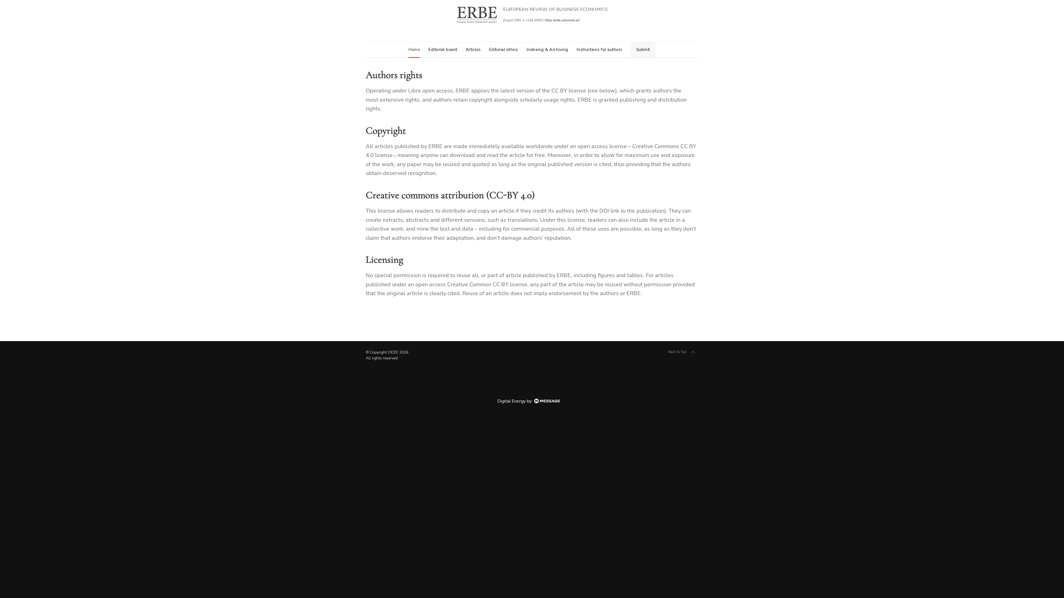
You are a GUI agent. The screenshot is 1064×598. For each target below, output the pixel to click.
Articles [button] (473, 49)
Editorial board (442, 49)
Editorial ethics (503, 49)
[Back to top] (693, 352)
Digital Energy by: (515, 401)
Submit (643, 49)
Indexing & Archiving (547, 49)
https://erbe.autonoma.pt (562, 20)
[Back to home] (477, 15)
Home (414, 49)
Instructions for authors (599, 49)
